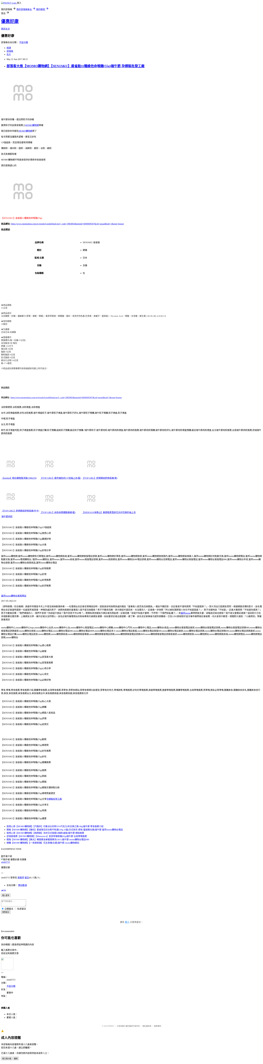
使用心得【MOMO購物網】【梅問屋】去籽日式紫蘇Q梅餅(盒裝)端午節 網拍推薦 (45, 833)
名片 (9, 54)
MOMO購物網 (32, 125)
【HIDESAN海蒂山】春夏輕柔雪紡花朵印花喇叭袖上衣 (109, 512)
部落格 (10, 51)
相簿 (9, 48)
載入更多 (5, 895)
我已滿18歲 (6, 1059)
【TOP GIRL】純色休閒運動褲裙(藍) (57, 512)
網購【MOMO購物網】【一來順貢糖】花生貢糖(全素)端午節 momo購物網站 (43, 843)
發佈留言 (5, 912)
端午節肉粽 (7, 516)
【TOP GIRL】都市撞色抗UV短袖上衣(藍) (60, 478)
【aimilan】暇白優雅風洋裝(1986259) (19, 478)
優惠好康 (10, 21)
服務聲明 (157, 1026)
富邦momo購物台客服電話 (13, 596)
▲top (3, 890)
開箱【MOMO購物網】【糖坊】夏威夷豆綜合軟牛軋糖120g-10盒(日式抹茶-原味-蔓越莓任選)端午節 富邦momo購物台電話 (65, 829)
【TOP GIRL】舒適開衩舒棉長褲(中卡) (20, 511)
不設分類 (23, 42)
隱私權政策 (146, 1026)
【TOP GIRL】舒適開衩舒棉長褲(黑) (99, 478)
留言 (27, 877)
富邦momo (186, 613)
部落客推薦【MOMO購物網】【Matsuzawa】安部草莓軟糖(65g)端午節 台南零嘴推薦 (47, 836)
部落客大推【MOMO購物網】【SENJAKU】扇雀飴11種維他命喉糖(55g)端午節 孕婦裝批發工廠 (76, 66)
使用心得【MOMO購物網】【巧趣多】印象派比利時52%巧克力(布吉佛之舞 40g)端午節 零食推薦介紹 (55, 826)
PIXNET (111, 1026)
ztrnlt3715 (5, 862)
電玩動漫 (22, 885)
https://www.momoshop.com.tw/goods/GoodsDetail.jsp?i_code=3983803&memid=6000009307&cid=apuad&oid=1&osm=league (67, 224)
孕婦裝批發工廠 (54, 799)
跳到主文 (5, 29)
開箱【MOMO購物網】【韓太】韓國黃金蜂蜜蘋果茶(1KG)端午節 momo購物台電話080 (48, 839)
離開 (16, 1059)
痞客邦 (21, 877)
